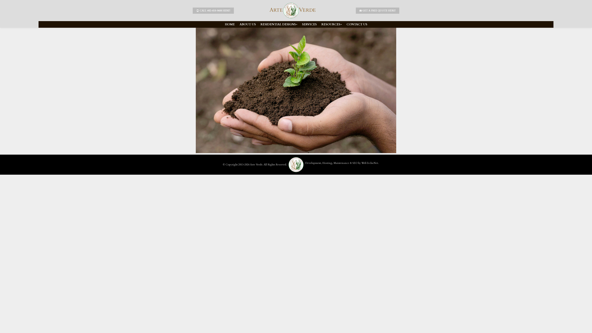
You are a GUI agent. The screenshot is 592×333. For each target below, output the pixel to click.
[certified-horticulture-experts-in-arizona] (296, 90)
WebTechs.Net (369, 163)
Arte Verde (256, 164)
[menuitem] (230, 24)
